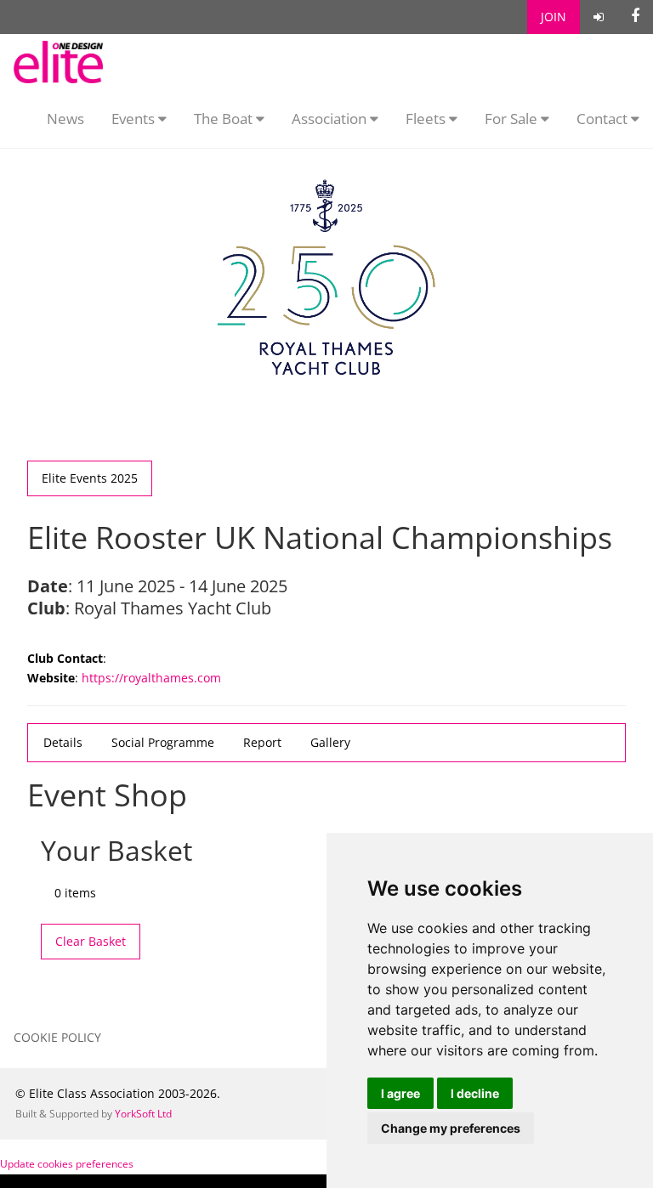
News (65, 118)
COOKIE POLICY (57, 1037)
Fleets (426, 118)
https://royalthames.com (151, 678)
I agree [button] (400, 1093)
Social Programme (162, 742)
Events (134, 118)
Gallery (330, 742)
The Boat (225, 118)
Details (62, 742)
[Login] (598, 17)
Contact (603, 118)
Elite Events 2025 (90, 478)
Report (262, 742)
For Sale (513, 118)
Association (331, 118)
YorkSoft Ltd (143, 1113)
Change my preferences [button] (450, 1128)
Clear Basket (90, 941)
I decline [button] (475, 1093)
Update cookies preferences (66, 1164)
